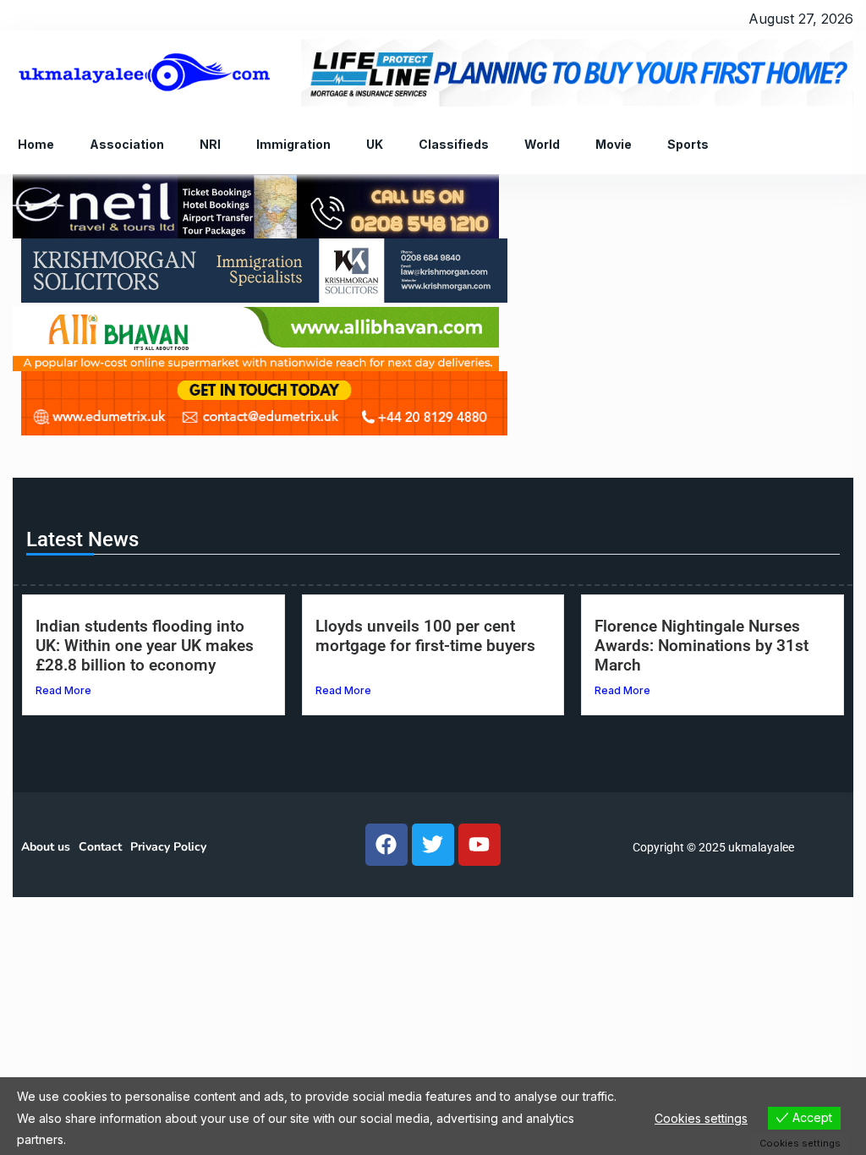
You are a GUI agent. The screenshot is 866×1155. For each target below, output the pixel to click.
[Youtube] (479, 845)
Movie (613, 144)
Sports (688, 144)
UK (374, 144)
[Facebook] (386, 845)
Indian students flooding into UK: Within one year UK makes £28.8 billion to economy (145, 645)
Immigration (293, 144)
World (542, 144)
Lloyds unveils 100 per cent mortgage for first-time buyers (425, 635)
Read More (63, 690)
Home (36, 144)
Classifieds (454, 144)
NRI (210, 144)
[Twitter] (433, 845)
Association (127, 144)
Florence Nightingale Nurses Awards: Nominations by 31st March (701, 645)
